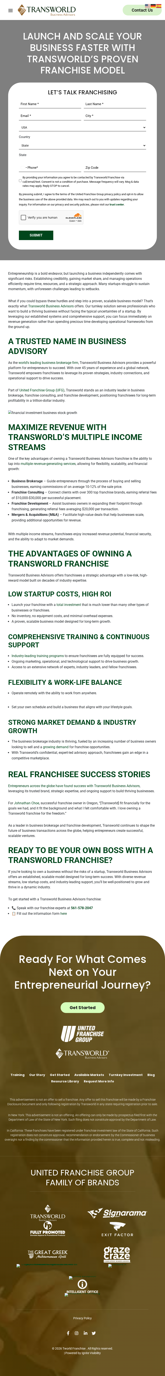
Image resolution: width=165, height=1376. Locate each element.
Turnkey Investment (126, 1075)
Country (24, 137)
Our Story (37, 1075)
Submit (36, 235)
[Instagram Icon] (78, 1333)
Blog (151, 1075)
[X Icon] (95, 1333)
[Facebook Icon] (70, 1333)
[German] (153, 6)
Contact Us (142, 10)
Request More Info (99, 1081)
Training (17, 1075)
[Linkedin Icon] (87, 1333)
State (22, 155)
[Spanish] (159, 6)
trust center (117, 204)
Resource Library (65, 1081)
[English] (148, 6)
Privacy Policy (82, 1318)
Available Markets (89, 1075)
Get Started (83, 1008)
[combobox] (23, 168)
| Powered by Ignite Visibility (82, 1353)
